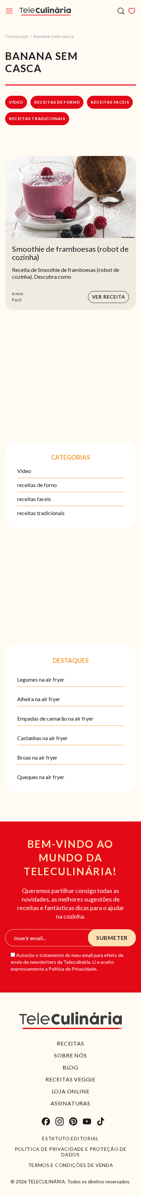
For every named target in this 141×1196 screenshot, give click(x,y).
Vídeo (16, 102)
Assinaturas (70, 1103)
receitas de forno (57, 102)
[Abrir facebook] (46, 1121)
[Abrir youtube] (87, 1121)
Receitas (70, 1043)
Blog (70, 1067)
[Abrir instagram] (59, 1121)
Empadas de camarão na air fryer (55, 718)
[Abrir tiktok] (101, 1121)
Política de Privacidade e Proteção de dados (71, 1151)
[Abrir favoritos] (132, 11)
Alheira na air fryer (38, 699)
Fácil (17, 299)
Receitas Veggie (70, 1079)
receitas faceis (110, 102)
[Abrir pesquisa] (121, 11)
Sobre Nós (70, 1055)
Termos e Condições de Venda (70, 1165)
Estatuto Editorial (70, 1138)
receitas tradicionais (37, 118)
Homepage (16, 36)
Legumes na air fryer (40, 679)
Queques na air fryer (40, 777)
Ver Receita (108, 297)
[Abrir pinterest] (73, 1121)
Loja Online (71, 1091)
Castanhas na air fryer (42, 738)
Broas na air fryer (37, 757)
